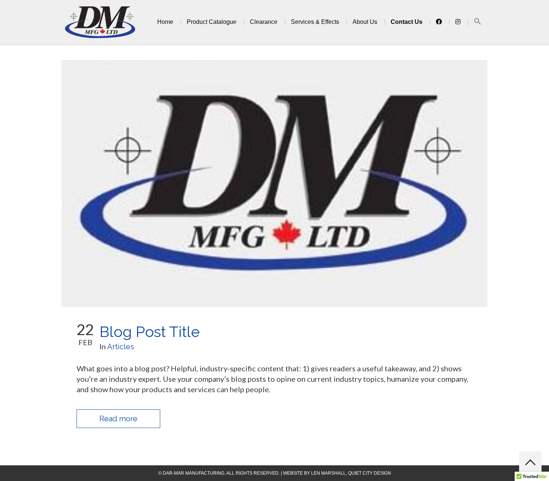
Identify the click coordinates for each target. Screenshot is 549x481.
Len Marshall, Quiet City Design (351, 473)
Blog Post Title (149, 331)
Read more (118, 418)
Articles (120, 346)
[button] (477, 23)
